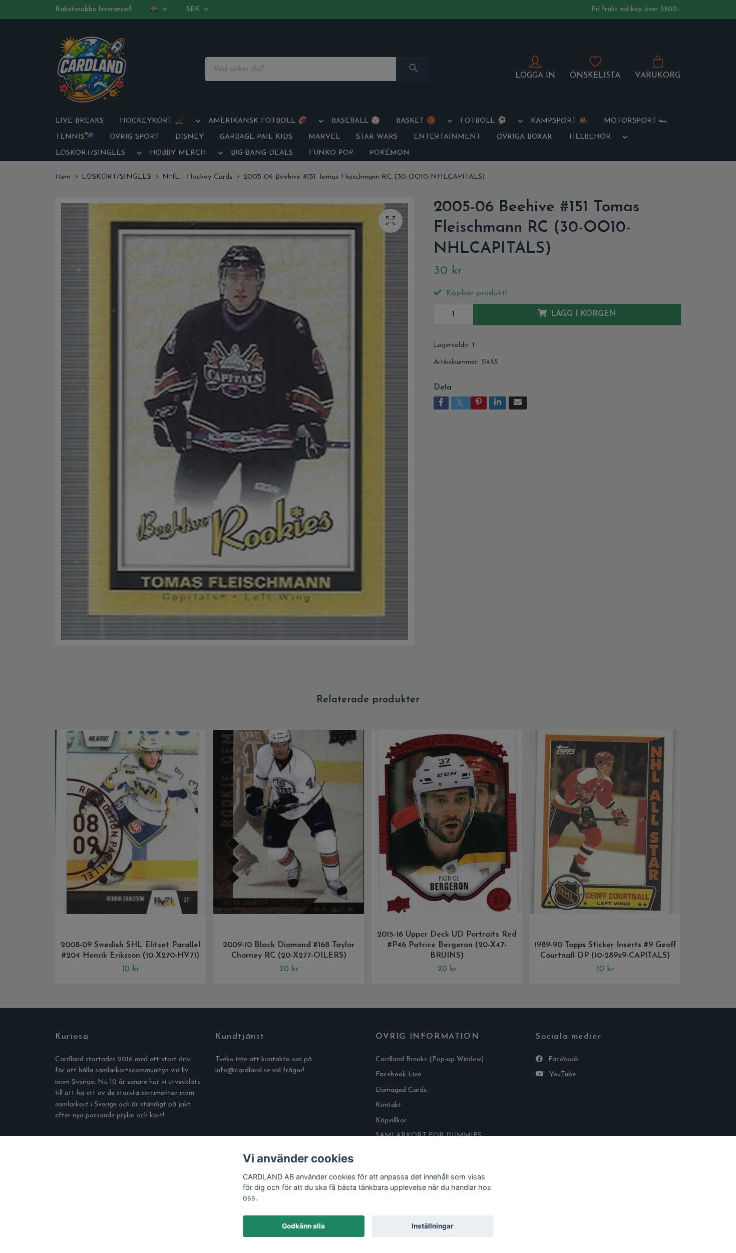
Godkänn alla (303, 1226)
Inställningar (433, 1226)
